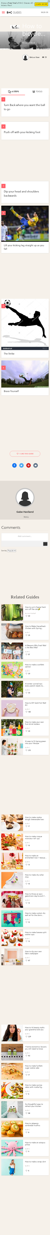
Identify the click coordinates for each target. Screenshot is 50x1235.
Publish (45, 544)
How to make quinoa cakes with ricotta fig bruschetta (33, 1087)
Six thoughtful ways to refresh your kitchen (34, 1105)
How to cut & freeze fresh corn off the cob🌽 (35, 608)
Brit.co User (34, 57)
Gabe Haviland (25, 511)
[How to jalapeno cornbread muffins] (12, 1128)
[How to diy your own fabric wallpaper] (12, 957)
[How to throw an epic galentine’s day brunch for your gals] (12, 899)
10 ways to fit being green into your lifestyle (35, 742)
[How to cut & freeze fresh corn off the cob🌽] (12, 612)
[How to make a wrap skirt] (12, 1167)
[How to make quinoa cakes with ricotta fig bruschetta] (12, 1090)
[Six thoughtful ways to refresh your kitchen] (12, 1109)
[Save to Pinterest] (28, 465)
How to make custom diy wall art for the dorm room (35, 915)
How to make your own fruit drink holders (34, 723)
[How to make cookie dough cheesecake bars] (12, 822)
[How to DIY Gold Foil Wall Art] (12, 708)
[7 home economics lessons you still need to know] (12, 1052)
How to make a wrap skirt (35, 1162)
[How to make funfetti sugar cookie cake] (12, 1071)
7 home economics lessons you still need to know (36, 1048)
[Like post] (17, 454)
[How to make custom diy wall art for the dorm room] (12, 918)
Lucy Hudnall (31, 613)
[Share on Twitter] (21, 465)
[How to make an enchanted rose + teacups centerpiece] (12, 861)
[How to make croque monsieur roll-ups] (12, 842)
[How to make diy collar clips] (12, 880)
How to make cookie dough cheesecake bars (34, 818)
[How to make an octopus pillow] (12, 1148)
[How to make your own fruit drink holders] (12, 727)
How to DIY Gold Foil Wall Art (35, 704)
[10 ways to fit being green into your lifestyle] (12, 746)
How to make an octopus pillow (35, 1144)
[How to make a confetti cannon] (12, 670)
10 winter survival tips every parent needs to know (34, 686)
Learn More (41, 4)
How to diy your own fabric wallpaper (33, 952)
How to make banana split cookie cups (35, 933)
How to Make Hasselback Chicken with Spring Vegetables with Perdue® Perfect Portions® (35, 629)
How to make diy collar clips (34, 876)
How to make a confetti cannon (34, 666)
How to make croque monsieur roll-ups (33, 837)
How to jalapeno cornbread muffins (32, 1124)
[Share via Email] (35, 465)
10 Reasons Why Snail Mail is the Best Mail (35, 646)
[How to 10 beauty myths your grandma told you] (12, 1033)
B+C (28, 632)
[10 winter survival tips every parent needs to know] (12, 689)
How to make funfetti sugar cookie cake (34, 1067)
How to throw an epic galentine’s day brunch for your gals (35, 896)
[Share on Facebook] (14, 465)
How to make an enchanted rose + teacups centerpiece (35, 858)
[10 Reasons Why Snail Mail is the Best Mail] (12, 651)
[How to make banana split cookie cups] (12, 937)
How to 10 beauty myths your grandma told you (34, 1028)
